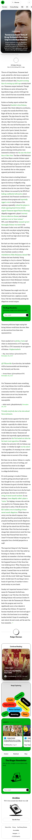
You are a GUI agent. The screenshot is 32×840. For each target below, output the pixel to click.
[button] (16, 2)
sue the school (25, 447)
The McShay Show (8, 745)
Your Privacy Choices (22, 827)
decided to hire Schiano (18, 105)
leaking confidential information (12, 194)
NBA (22, 7)
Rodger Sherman (16, 65)
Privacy (14, 827)
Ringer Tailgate (27, 745)
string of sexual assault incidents (12, 496)
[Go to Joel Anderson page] (5, 676)
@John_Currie (20, 341)
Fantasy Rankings (14, 7)
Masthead (16, 754)
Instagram (15, 833)
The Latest (4, 7)
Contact (6, 754)
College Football (16, 31)
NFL (27, 7)
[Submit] (27, 315)
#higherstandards (15, 349)
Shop (25, 754)
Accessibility (16, 830)
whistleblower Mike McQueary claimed (14, 255)
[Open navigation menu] (29, 2)
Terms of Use (8, 827)
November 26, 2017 (7, 356)
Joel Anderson (12, 676)
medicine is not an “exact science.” (12, 219)
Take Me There (16, 819)
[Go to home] (2, 2)
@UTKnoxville (6, 363)
